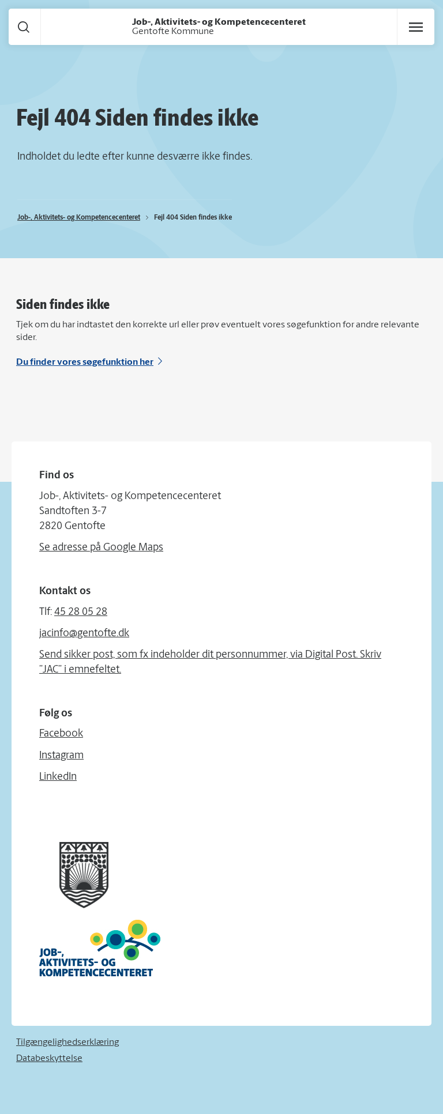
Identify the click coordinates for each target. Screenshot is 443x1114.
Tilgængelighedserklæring (67, 1042)
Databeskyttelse (49, 1058)
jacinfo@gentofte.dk (84, 634)
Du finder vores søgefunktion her (84, 362)
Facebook (61, 734)
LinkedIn (58, 777)
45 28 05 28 (80, 612)
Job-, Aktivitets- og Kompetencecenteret (78, 217)
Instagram (61, 756)
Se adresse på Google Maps (101, 548)
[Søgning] (24, 27)
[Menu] (415, 27)
